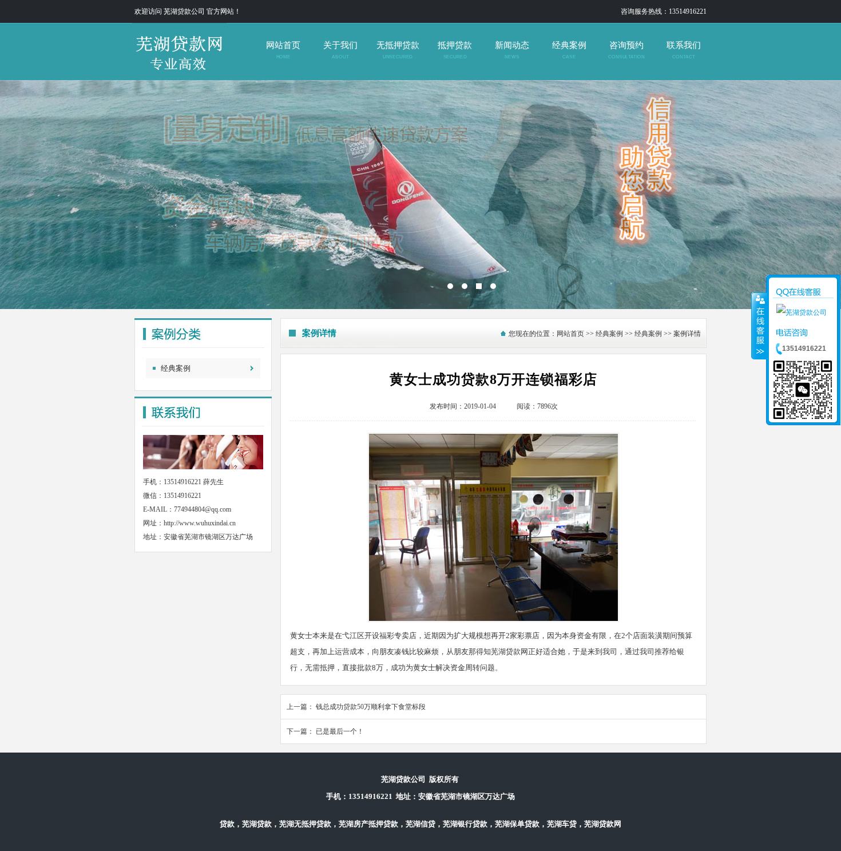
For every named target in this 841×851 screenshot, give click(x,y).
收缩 (759, 325)
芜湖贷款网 (420, 194)
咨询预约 (626, 50)
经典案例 (569, 50)
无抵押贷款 (397, 50)
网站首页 (283, 50)
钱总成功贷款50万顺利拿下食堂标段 (371, 707)
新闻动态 (512, 50)
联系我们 (684, 50)
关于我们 (340, 50)
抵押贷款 (455, 50)
